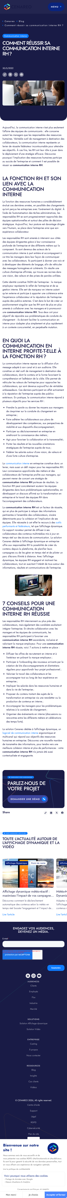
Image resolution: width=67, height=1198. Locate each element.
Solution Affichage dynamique (33, 1023)
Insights (33, 1075)
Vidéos (33, 1087)
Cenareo (10, 21)
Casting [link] (33, 1043)
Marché (33, 1008)
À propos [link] (33, 1049)
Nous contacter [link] (33, 1055)
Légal (33, 1116)
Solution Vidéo (33, 1029)
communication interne (18, 463)
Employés (33, 991)
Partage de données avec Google (19, 1179)
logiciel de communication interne (20, 733)
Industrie (33, 1003)
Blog (21, 21)
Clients (33, 985)
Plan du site (33, 1133)
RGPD (33, 1122)
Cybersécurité (33, 1128)
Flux (33, 997)
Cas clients (33, 1081)
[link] (28, 976)
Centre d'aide (33, 1104)
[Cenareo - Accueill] (17, 6)
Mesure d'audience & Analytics (18, 1182)
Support (33, 1110)
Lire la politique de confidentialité (16, 1169)
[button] (56, 7)
